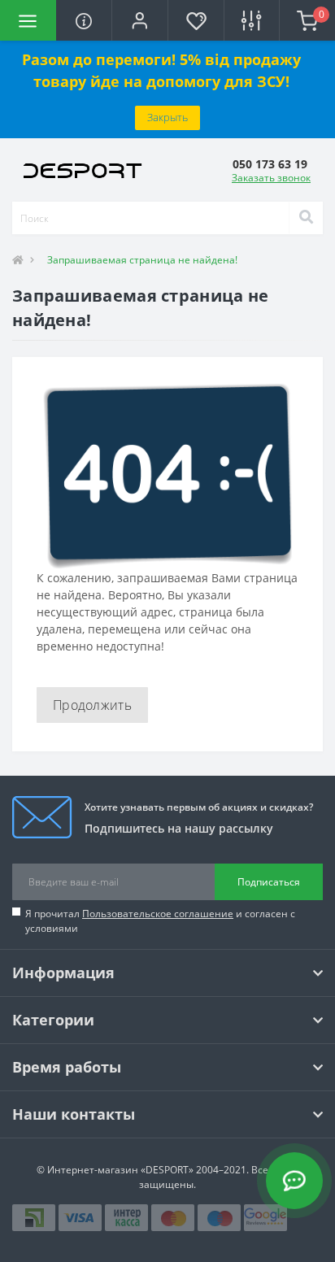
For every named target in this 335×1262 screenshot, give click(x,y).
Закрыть (167, 117)
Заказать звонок (271, 178)
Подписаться (268, 882)
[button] (139, 20)
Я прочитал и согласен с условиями (160, 921)
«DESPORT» (167, 1170)
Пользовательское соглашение (157, 913)
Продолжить (92, 705)
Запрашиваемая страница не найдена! (142, 260)
